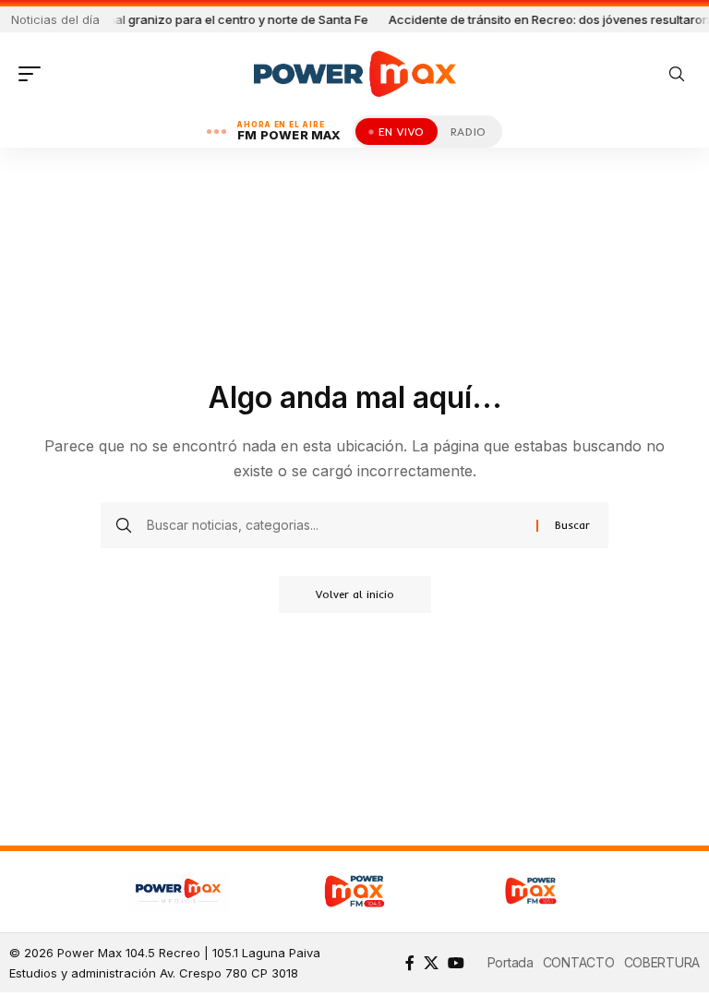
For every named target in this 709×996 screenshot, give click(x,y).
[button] (34, 73)
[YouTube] (456, 963)
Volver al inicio (355, 594)
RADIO (469, 131)
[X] (431, 963)
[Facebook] (410, 963)
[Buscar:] (334, 525)
